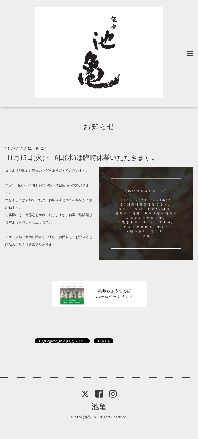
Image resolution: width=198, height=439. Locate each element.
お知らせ (99, 126)
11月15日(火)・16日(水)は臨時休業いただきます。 (82, 157)
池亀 (99, 406)
